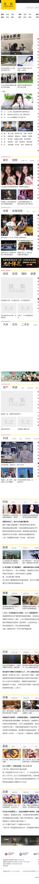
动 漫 (3, 142)
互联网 (14, 438)
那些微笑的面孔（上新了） (12, 688)
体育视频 (17, 210)
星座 (5, 746)
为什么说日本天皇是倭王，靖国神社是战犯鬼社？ (20, 681)
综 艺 (3, 144)
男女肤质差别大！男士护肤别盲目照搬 (16, 626)
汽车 (5, 324)
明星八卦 (24, 160)
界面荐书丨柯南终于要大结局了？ (14, 821)
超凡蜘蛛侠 (27, 139)
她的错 (30, 133)
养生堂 (17, 144)
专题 (12, 14)
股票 (33, 273)
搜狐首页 (8, 5)
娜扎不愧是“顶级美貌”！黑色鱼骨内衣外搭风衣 (19, 525)
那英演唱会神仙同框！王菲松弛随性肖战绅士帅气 (20, 528)
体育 (5, 210)
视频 (14, 160)
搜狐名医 (26, 593)
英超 (25, 14)
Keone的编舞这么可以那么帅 (16, 117)
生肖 (36, 746)
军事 (7, 14)
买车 (14, 324)
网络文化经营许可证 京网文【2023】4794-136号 (16, 862)
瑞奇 (16, 142)
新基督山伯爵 (18, 139)
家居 (29, 17)
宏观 (7, 17)
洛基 (25, 133)
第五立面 (11, 133)
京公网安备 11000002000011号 (13, 864)
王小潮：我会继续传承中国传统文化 (18, 112)
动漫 (5, 791)
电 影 (3, 139)
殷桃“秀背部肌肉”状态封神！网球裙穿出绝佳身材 (19, 531)
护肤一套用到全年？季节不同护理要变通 (16, 629)
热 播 (3, 133)
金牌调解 (11, 144)
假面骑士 (11, 142)
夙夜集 (30, 136)
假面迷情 (11, 136)
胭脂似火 (18, 136)
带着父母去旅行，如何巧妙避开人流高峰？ (17, 574)
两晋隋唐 (26, 652)
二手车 (25, 324)
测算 (13, 746)
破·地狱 (10, 139)
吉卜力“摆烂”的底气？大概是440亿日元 (16, 824)
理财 (12, 17)
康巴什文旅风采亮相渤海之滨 (12, 583)
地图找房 (30, 388)
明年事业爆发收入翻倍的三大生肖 (14, 782)
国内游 (14, 548)
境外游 (25, 548)
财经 (5, 273)
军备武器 (26, 698)
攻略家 (37, 548)
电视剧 (32, 160)
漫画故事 (14, 792)
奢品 (36, 502)
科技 (5, 438)
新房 (25, 17)
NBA (29, 14)
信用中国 (5, 866)
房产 (5, 387)
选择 (22, 144)
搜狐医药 (14, 593)
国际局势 (14, 698)
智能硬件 (28, 438)
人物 (24, 502)
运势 (24, 746)
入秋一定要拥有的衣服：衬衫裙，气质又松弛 (18, 538)
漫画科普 (26, 792)
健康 (5, 593)
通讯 (20, 438)
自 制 (3, 136)
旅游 (5, 547)
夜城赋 (24, 136)
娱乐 (5, 160)
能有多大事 (18, 133)
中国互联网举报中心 (11, 853)
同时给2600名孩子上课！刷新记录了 (18, 114)
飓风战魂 (29, 142)
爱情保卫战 (28, 144)
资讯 (37, 388)
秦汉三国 (14, 652)
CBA (33, 211)
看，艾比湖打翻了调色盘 (11, 577)
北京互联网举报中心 (25, 853)
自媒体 (35, 325)
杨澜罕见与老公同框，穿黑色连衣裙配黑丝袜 (18, 534)
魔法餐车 (22, 142)
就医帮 (37, 593)
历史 (5, 651)
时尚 (5, 501)
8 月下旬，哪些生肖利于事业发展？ (15, 769)
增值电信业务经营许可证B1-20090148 (13, 860)
